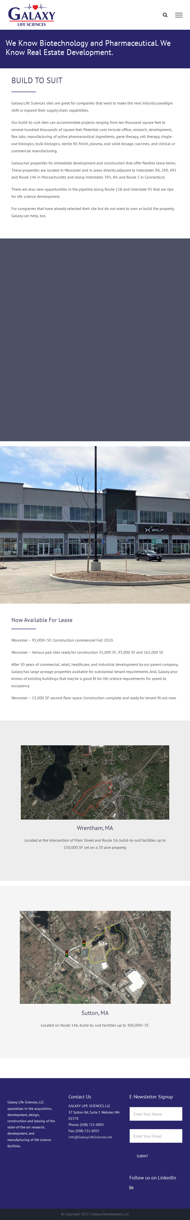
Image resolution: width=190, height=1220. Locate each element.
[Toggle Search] (165, 14)
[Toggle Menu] (179, 15)
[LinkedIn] (131, 1187)
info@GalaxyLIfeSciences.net (90, 1137)
